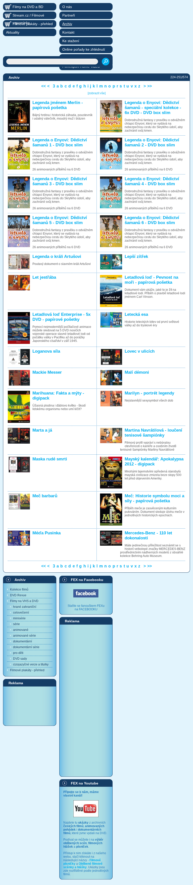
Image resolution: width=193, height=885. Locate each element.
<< (43, 86)
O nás (67, 7)
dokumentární (22, 641)
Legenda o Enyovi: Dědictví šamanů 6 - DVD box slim (152, 220)
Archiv (20, 580)
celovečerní (21, 612)
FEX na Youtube (84, 783)
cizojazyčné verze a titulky (31, 664)
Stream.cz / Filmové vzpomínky (28, 16)
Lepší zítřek (136, 256)
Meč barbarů (44, 496)
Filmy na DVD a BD (28, 7)
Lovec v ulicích (140, 351)
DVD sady (20, 658)
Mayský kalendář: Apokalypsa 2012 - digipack (154, 461)
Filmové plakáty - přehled (27, 670)
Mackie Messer (47, 372)
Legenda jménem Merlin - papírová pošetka (57, 105)
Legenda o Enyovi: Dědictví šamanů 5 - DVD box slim (59, 220)
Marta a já (42, 430)
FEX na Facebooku (87, 580)
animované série (24, 635)
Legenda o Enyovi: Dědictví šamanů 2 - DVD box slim (152, 142)
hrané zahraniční (24, 607)
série (16, 624)
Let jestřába (44, 277)
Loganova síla (46, 351)
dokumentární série (26, 647)
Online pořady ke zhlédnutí (83, 49)
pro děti (18, 653)
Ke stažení (70, 41)
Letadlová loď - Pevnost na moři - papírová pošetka (151, 280)
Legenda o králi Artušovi (56, 256)
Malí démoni (137, 372)
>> (149, 86)
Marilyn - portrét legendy (149, 393)
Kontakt (68, 32)
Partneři (68, 15)
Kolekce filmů (19, 589)
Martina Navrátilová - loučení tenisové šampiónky (153, 433)
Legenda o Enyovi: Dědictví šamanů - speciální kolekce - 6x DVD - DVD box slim (153, 107)
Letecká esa (136, 314)
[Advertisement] (29, 706)
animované (20, 630)
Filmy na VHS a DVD (24, 601)
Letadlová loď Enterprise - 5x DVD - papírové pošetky (61, 317)
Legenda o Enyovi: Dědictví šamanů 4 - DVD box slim (152, 181)
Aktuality (12, 32)
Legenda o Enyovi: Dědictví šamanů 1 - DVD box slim (59, 142)
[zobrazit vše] (97, 93)
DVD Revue (18, 595)
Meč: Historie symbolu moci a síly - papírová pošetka (154, 498)
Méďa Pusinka (46, 533)
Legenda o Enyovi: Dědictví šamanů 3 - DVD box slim (59, 181)
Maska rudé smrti (49, 459)
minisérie (19, 618)
